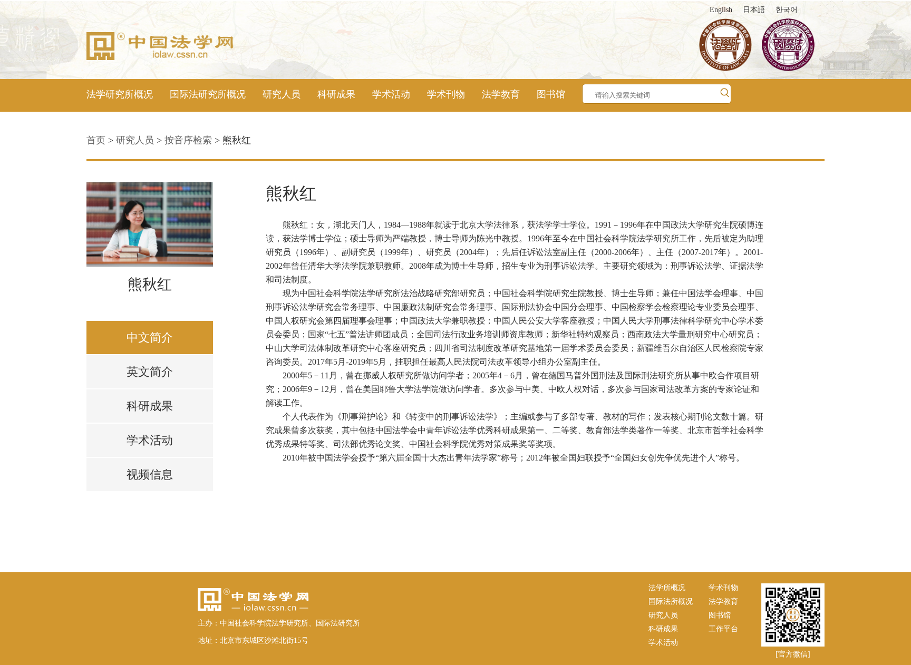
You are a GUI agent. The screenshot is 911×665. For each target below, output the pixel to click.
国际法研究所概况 (208, 94)
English (721, 10)
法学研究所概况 (119, 94)
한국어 (787, 10)
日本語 (754, 10)
